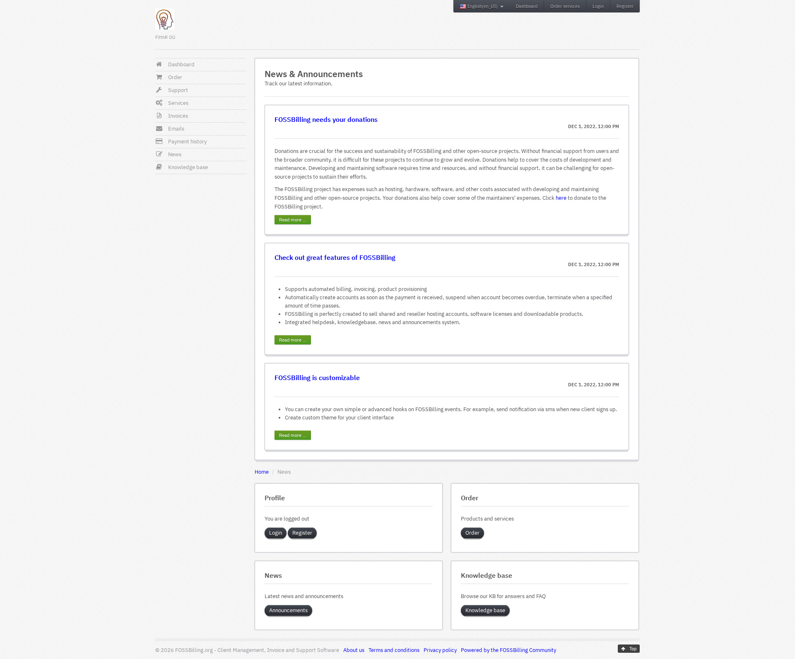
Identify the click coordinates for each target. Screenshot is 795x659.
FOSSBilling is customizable (317, 377)
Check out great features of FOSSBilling (335, 257)
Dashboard (526, 6)
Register (625, 6)
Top (632, 649)
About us (353, 650)
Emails (176, 128)
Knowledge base (188, 167)
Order (175, 77)
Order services (565, 6)
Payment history (187, 141)
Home (262, 471)
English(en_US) (482, 6)
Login (598, 6)
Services (178, 103)
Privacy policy (440, 650)
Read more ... (292, 220)
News (174, 154)
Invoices (178, 115)
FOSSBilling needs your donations (326, 119)
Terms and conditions (394, 650)
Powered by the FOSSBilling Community (508, 650)
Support (178, 90)
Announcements (288, 610)
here (561, 197)
